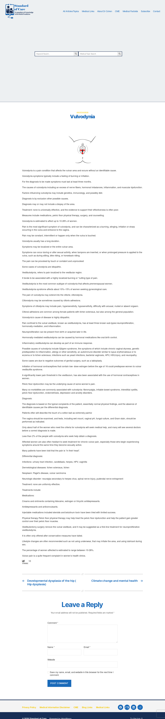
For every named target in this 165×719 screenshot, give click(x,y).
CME (117, 11)
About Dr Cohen (104, 11)
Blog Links (87, 707)
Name (50, 647)
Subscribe (145, 11)
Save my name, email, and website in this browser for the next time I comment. (81, 673)
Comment (52, 622)
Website (51, 659)
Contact (156, 11)
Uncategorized (83, 112)
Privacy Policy (29, 707)
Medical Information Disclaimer (55, 707)
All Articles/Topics (71, 11)
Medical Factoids (130, 11)
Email (87, 647)
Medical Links (88, 11)
